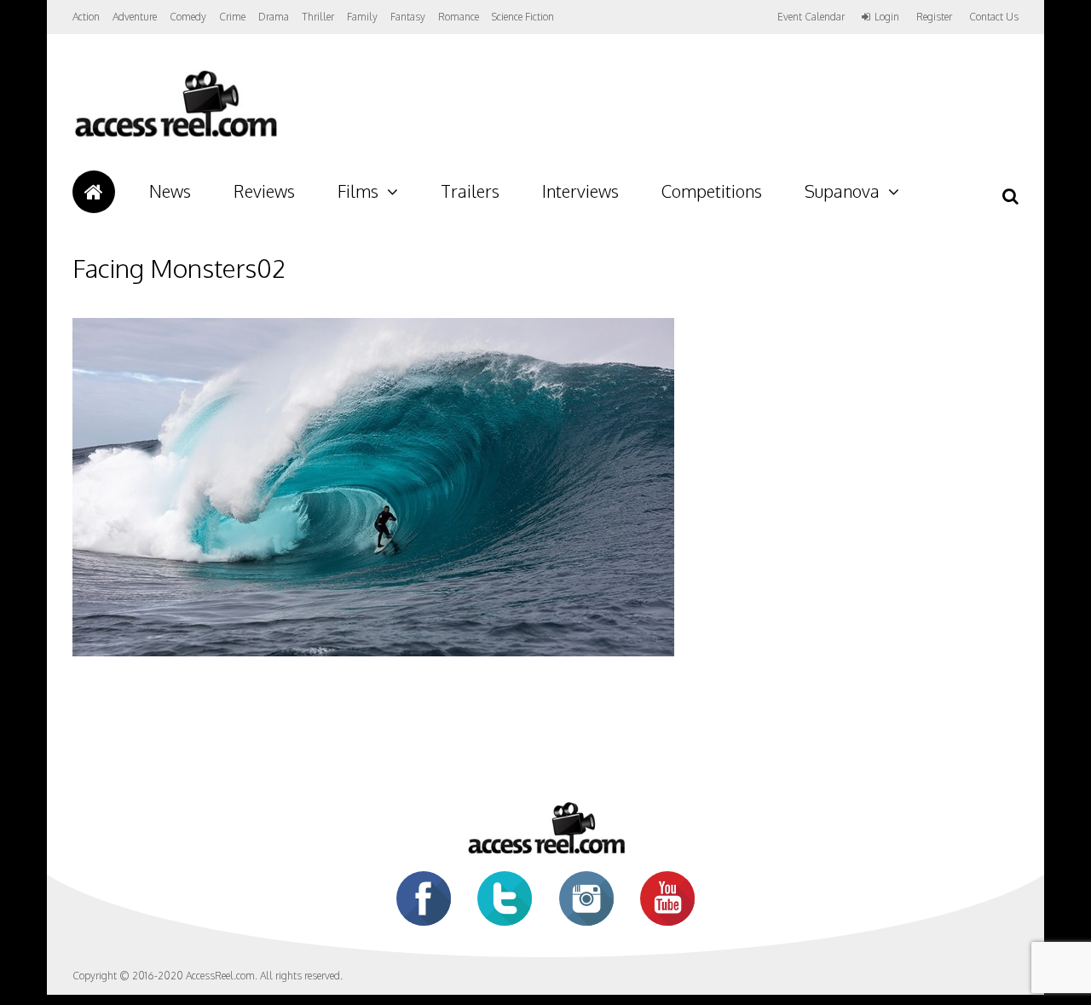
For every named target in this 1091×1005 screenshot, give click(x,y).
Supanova (842, 191)
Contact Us (994, 16)
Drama (273, 16)
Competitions (711, 191)
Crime (232, 16)
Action (86, 16)
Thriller (318, 16)
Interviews (580, 191)
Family (362, 16)
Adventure (135, 16)
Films (358, 191)
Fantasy (407, 16)
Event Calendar (811, 16)
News (170, 191)
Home (93, 191)
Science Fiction (523, 16)
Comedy (188, 16)
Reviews (264, 191)
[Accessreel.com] (175, 136)
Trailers (470, 191)
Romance (458, 16)
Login (887, 17)
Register (934, 17)
